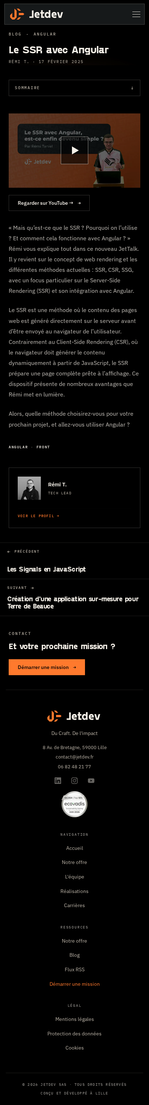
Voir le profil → (38, 516)
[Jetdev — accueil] (37, 14)
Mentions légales (74, 1019)
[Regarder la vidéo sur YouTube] (74, 150)
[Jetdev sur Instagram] (74, 781)
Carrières (74, 905)
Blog (15, 34)
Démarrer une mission (47, 667)
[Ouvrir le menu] (136, 14)
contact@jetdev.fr (75, 757)
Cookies (74, 1047)
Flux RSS (75, 969)
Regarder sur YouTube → (49, 203)
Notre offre (74, 862)
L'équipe (74, 876)
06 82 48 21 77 (74, 767)
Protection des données (74, 1033)
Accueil (74, 848)
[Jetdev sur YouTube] (91, 781)
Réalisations (74, 891)
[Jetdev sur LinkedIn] (58, 781)
